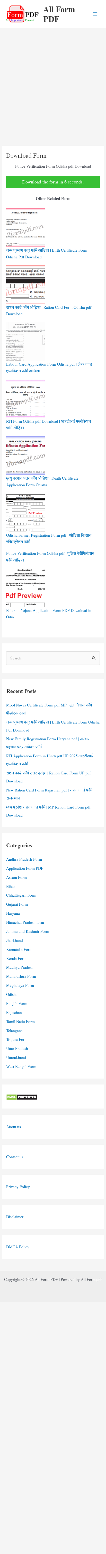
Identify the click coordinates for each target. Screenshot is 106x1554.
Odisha (11, 994)
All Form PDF (59, 14)
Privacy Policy (18, 1186)
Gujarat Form (17, 904)
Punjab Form (16, 1003)
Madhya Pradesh (19, 967)
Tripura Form (17, 1039)
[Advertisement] (53, 84)
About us (13, 1126)
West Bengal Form (21, 1066)
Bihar (10, 886)
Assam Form (16, 877)
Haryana (13, 913)
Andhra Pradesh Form (24, 859)
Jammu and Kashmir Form (27, 931)
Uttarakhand (16, 1057)
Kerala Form (16, 958)
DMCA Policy (17, 1246)
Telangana (14, 1030)
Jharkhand (14, 940)
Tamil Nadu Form (20, 1021)
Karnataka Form (19, 949)
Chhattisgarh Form (21, 895)
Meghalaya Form (20, 985)
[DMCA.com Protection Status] (21, 1096)
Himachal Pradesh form (25, 922)
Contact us (14, 1156)
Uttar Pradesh (17, 1048)
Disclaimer (14, 1216)
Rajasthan (14, 1012)
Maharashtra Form (21, 976)
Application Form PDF (24, 868)
